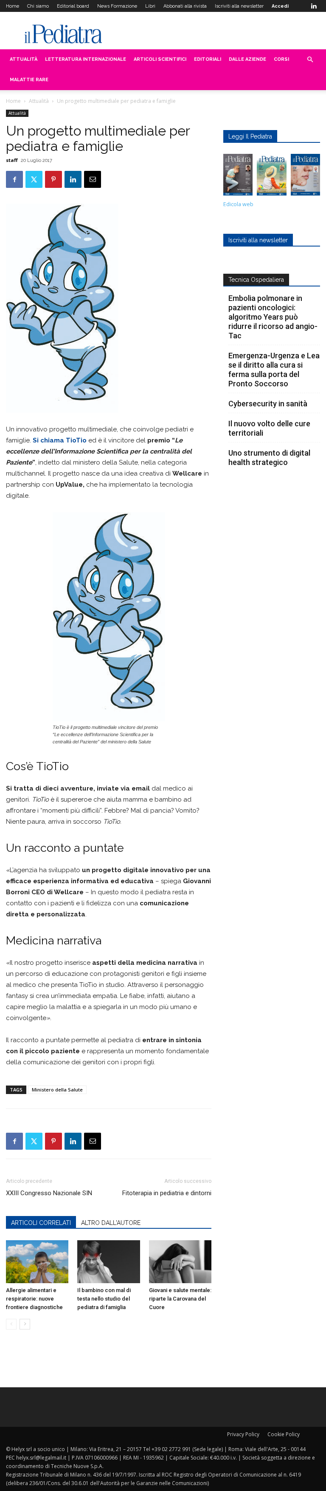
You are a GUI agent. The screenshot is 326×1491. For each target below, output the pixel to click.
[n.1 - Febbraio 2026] (305, 177)
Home (12, 6)
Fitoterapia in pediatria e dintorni (166, 1193)
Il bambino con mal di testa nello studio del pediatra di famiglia (104, 1298)
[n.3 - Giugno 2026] (238, 177)
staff (12, 160)
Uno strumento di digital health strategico (269, 457)
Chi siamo (38, 6)
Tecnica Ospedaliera (256, 279)
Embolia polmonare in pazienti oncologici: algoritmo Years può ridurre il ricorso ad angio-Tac (273, 317)
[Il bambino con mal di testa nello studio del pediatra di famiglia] (108, 1261)
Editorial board (73, 6)
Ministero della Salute (57, 1089)
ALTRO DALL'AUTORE (111, 1222)
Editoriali (207, 59)
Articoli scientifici (160, 59)
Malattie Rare (29, 79)
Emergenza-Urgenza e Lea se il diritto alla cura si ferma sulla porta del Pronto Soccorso (274, 369)
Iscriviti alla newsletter (239, 6)
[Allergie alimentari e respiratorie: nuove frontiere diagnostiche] (37, 1261)
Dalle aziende (247, 59)
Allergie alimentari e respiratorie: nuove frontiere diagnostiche (34, 1298)
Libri (150, 6)
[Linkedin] (313, 6)
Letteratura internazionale (85, 59)
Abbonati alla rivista (185, 6)
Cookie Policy (283, 1434)
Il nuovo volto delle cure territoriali (269, 428)
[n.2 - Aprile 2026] (271, 177)
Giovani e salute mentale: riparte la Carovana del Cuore (180, 1298)
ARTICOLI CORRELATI (41, 1222)
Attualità (23, 59)
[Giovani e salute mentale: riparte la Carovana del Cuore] (180, 1261)
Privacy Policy (243, 1434)
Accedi (280, 6)
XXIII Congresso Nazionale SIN (49, 1193)
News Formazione (117, 6)
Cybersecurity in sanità (267, 403)
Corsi (281, 59)
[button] (310, 60)
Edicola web (238, 204)
